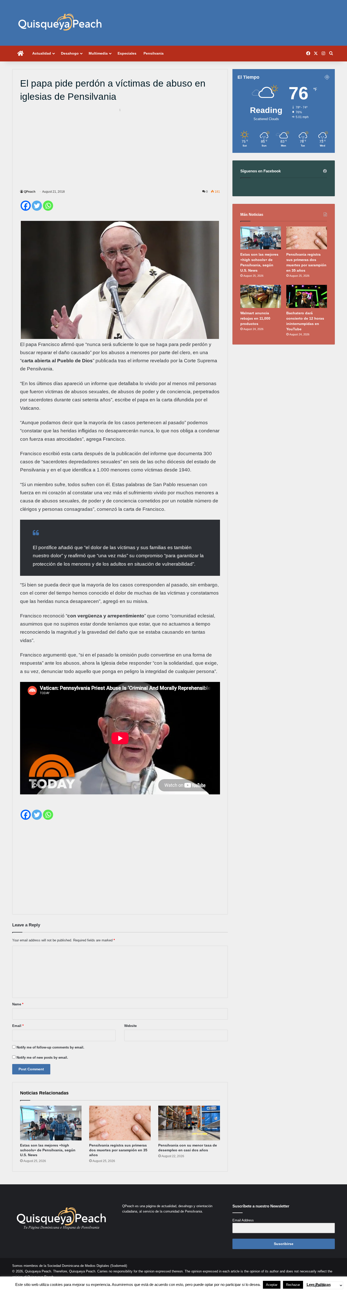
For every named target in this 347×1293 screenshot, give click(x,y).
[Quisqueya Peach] (60, 23)
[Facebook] (26, 206)
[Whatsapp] (48, 206)
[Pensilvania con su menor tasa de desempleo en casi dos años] (189, 1123)
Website (130, 1026)
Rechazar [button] (293, 1285)
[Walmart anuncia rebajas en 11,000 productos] (260, 296)
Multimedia (98, 53)
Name (17, 1004)
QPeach (29, 191)
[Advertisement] (120, 148)
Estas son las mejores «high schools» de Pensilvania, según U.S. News (47, 1150)
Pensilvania (154, 53)
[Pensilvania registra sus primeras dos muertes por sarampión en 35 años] (120, 1123)
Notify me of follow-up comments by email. (50, 1047)
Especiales (127, 53)
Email (18, 1026)
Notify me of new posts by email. (42, 1057)
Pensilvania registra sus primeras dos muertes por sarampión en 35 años (118, 1150)
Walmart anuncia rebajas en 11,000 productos (255, 318)
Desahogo (70, 53)
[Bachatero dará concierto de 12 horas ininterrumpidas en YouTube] (306, 296)
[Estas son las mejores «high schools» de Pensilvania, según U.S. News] (51, 1123)
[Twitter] (37, 206)
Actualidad (41, 53)
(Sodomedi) (118, 1266)
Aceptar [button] (271, 1285)
